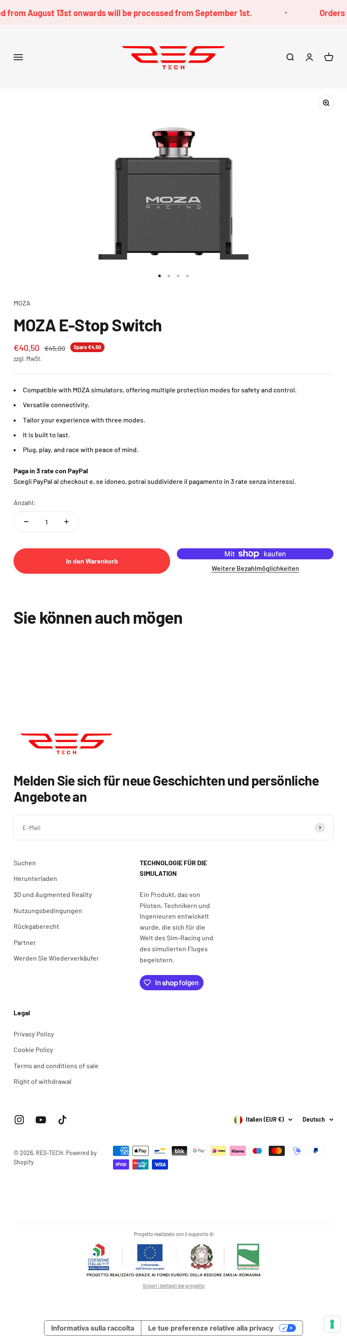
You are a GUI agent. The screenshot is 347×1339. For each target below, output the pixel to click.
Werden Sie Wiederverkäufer (56, 958)
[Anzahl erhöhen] (66, 521)
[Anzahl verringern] (26, 521)
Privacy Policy (34, 1034)
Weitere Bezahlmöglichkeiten (255, 568)
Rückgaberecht (36, 926)
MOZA (22, 303)
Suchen (25, 862)
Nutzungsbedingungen (48, 910)
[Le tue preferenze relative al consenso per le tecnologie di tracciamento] (332, 1324)
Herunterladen (35, 878)
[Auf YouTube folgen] (41, 1119)
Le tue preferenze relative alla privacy (210, 1328)
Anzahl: (25, 502)
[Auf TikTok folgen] (62, 1119)
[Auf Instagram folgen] (19, 1119)
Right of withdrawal (43, 1081)
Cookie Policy (33, 1049)
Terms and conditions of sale (56, 1065)
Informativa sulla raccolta (92, 1328)
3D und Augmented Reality (53, 894)
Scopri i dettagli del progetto (174, 1286)
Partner (25, 942)
